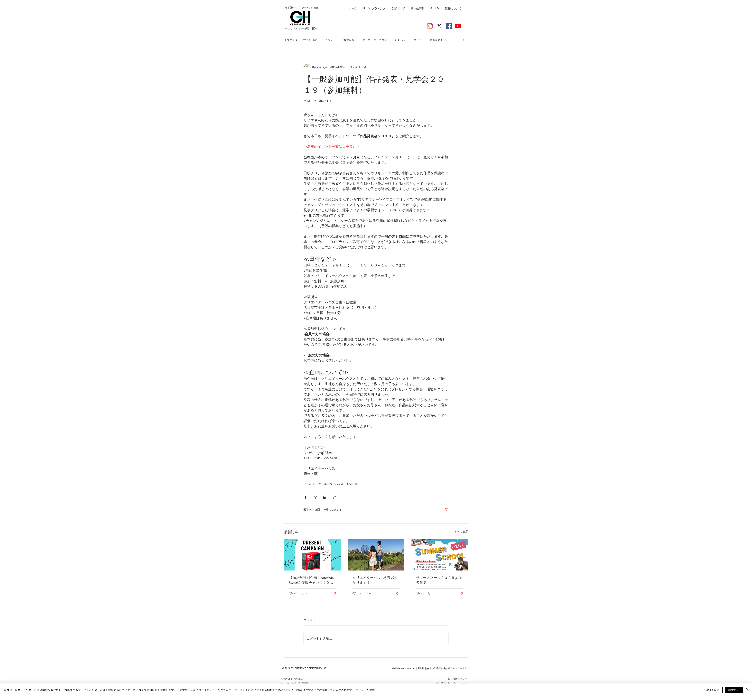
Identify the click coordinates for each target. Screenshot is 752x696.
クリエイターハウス (374, 40)
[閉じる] (747, 690)
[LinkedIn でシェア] (324, 497)
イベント (330, 40)
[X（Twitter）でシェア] (315, 497)
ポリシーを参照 (365, 690)
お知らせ (400, 40)
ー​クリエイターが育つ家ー (301, 28)
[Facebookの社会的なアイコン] (449, 26)
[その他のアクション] (446, 66)
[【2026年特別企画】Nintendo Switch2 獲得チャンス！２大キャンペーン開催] (312, 555)
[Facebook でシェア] (305, 497)
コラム (418, 40)
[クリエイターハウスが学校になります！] (376, 555)
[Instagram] (430, 26)
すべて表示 (461, 531)
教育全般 (348, 40)
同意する (733, 690)
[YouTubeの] (458, 26)
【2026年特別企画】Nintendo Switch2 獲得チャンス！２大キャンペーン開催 (311, 580)
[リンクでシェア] (334, 497)
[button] (463, 40)
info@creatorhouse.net (403, 668)
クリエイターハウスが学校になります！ (375, 580)
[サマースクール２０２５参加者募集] (439, 555)
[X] (439, 26)
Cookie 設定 (711, 690)
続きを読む (436, 40)
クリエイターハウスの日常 (300, 40)
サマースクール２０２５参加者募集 (439, 580)
